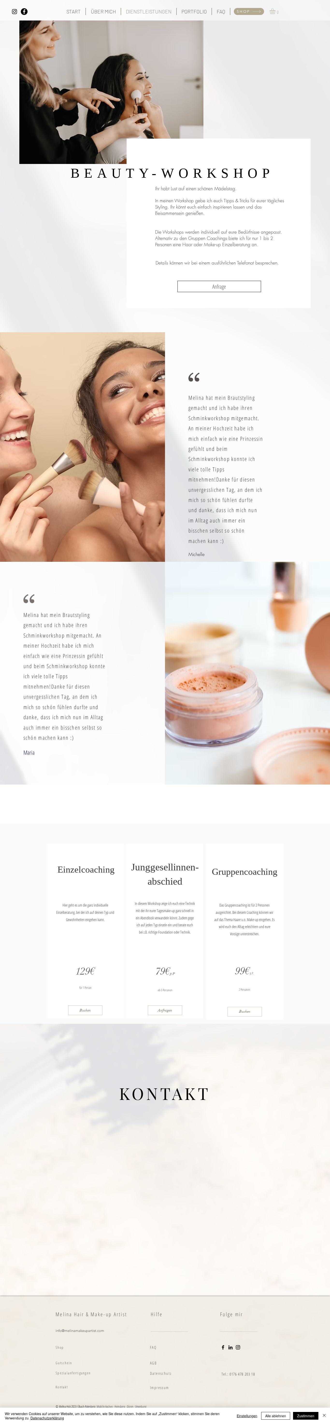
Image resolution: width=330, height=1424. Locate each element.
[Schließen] (324, 1415)
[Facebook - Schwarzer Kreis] (24, 11)
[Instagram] (238, 1347)
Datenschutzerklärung (47, 1418)
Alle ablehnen (275, 1415)
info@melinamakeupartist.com (80, 1330)
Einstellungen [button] (247, 1415)
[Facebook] (223, 1347)
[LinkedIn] (230, 1347)
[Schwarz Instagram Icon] (14, 11)
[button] (276, 11)
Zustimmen (305, 1415)
